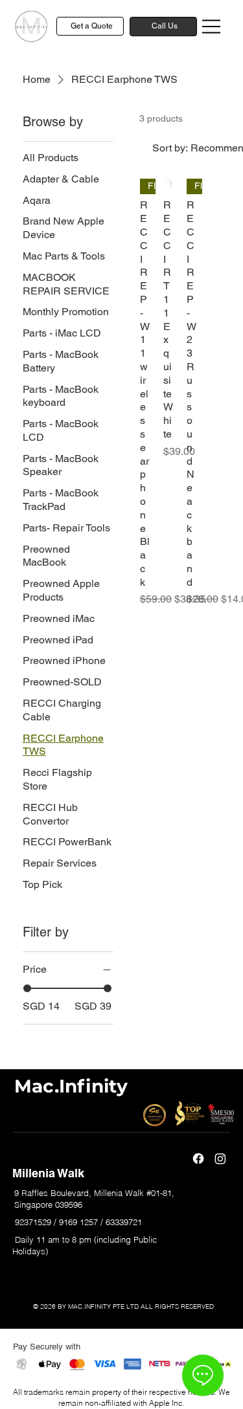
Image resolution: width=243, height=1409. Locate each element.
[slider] (27, 988)
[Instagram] (220, 1158)
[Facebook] (198, 1158)
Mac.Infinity (71, 1086)
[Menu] (212, 26)
